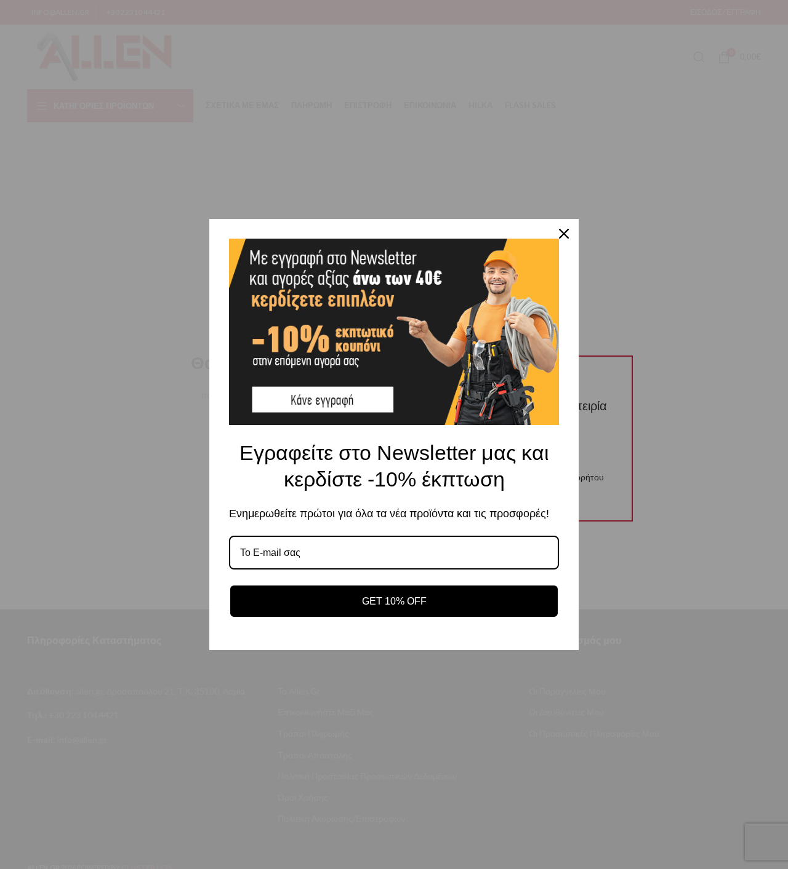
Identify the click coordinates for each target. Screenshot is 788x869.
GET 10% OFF (394, 601)
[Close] (564, 233)
